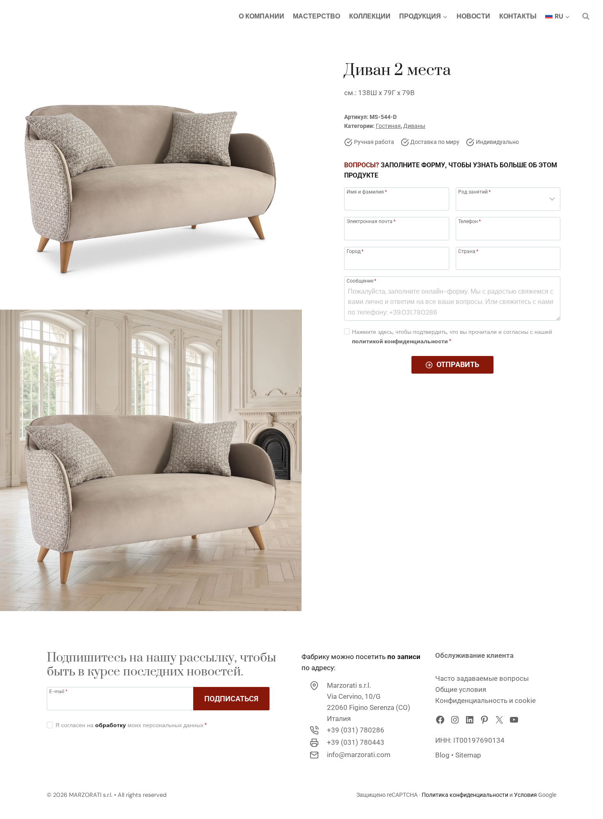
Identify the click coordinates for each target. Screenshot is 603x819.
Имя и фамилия (367, 191)
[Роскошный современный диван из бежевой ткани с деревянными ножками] (151, 150)
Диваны (414, 126)
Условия (526, 795)
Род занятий (474, 191)
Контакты (518, 16)
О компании (261, 16)
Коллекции (370, 16)
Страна (468, 251)
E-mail (58, 691)
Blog (442, 755)
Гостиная (388, 126)
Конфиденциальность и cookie (485, 700)
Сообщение (361, 280)
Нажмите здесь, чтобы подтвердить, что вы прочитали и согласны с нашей (452, 336)
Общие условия (460, 689)
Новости (473, 16)
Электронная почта (371, 221)
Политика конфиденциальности (465, 795)
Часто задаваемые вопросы (482, 678)
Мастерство (316, 16)
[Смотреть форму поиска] (585, 16)
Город (355, 251)
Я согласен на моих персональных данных (131, 725)
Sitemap (468, 755)
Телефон (469, 221)
